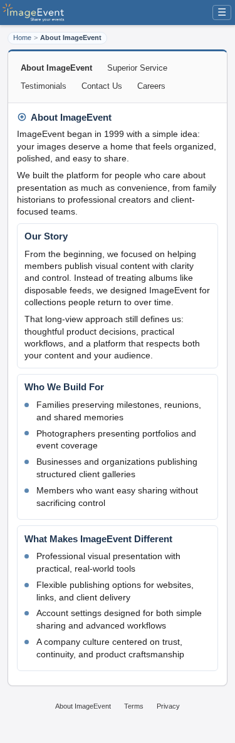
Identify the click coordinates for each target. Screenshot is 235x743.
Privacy (168, 706)
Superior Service (137, 68)
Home (22, 37)
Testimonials (43, 86)
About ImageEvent (83, 706)
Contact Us (101, 86)
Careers (151, 86)
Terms (134, 706)
